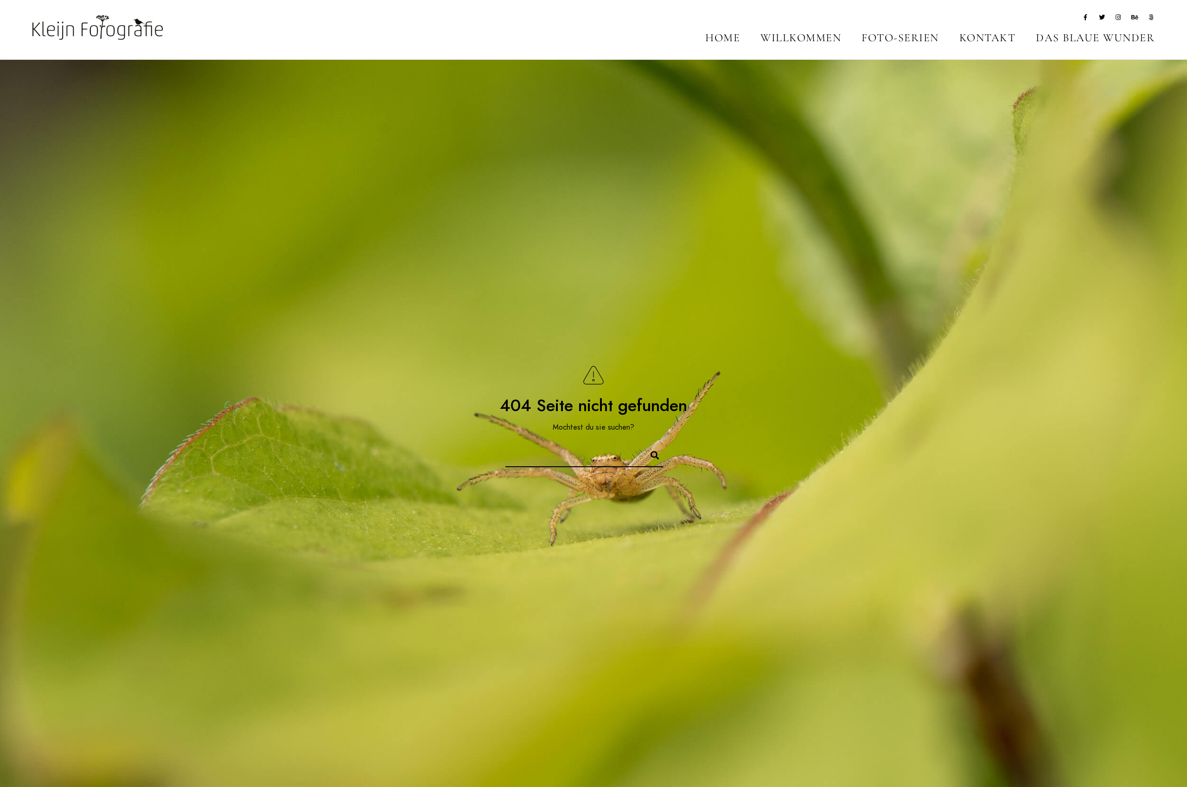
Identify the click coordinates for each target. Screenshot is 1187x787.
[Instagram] (1118, 19)
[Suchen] (650, 453)
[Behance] (1135, 19)
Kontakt (987, 37)
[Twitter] (1102, 19)
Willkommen (800, 37)
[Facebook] (1085, 19)
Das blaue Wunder (1095, 37)
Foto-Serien (900, 37)
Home (722, 37)
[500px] (1151, 19)
